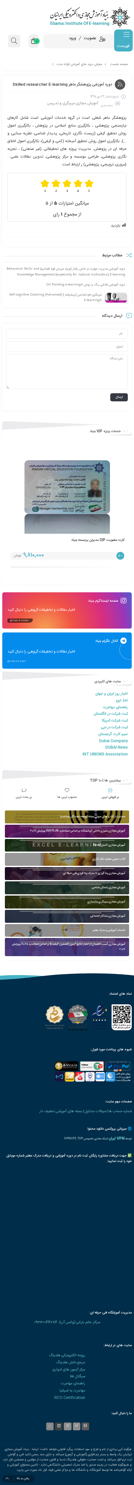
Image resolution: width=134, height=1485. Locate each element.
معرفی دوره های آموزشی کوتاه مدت (79, 64)
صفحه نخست (119, 64)
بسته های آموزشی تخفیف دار (60, 1111)
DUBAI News (116, 747)
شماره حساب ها (120, 1111)
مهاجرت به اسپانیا (72, 1391)
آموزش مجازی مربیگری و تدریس (72, 103)
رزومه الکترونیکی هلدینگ (67, 1355)
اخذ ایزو (122, 701)
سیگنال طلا (77, 1376)
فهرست (123, 46)
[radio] (89, 186)
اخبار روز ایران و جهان (111, 694)
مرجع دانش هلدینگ (70, 1362)
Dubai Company (113, 741)
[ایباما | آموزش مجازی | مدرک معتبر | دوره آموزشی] (67, 17)
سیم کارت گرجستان (113, 734)
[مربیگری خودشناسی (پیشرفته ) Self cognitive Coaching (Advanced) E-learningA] (116, 298)
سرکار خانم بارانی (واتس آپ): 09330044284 (67, 1322)
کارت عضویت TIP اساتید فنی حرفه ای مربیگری (92, 540)
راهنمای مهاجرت (115, 707)
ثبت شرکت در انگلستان (111, 714)
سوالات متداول (95, 1111)
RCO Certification (69, 1398)
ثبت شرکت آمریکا (115, 721)
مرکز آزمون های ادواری (68, 1370)
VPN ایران (117, 1138)
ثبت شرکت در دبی (114, 727)
